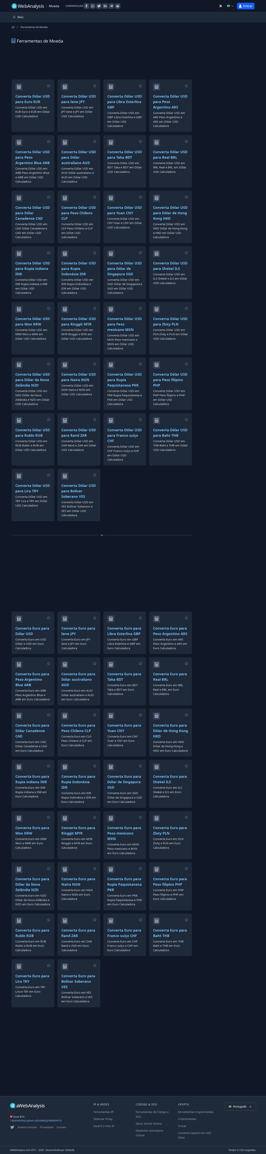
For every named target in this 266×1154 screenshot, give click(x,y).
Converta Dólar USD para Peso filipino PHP (170, 380)
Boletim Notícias (27, 1127)
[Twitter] (12, 1127)
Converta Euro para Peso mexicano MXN (124, 833)
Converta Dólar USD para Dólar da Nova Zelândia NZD (32, 380)
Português (240, 1106)
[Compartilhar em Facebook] (86, 6)
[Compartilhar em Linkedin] (105, 6)
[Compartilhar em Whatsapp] (92, 6)
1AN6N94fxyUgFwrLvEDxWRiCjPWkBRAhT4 (36, 1120)
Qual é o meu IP (103, 1126)
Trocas (182, 1126)
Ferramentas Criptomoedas (196, 1112)
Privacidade (46, 1127)
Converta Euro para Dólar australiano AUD (78, 679)
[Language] (230, 6)
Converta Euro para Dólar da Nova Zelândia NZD (32, 884)
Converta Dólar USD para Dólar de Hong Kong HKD (170, 213)
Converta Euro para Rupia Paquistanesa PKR (124, 884)
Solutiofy (69, 1150)
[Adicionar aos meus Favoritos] (48, 85)
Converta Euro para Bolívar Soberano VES (78, 981)
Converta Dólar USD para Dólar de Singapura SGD (124, 268)
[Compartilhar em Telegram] (111, 6)
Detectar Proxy (102, 1119)
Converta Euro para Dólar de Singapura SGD (124, 782)
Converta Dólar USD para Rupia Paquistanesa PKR (124, 380)
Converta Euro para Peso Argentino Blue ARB (32, 679)
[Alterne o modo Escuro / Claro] (221, 6)
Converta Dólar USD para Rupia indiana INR (32, 268)
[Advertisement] (101, 61)
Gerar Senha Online (149, 1123)
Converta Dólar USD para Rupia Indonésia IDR (78, 268)
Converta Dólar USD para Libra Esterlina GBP (124, 101)
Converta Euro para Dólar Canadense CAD (32, 730)
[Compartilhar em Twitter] (99, 6)
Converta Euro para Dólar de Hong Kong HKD (170, 730)
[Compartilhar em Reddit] (117, 6)
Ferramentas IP (103, 1112)
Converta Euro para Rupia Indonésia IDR (78, 782)
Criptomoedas (187, 1119)
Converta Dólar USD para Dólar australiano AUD (78, 157)
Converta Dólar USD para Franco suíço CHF (124, 435)
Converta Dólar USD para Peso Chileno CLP (78, 213)
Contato (61, 1127)
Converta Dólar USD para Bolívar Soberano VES (78, 491)
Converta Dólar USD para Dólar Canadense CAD (32, 213)
